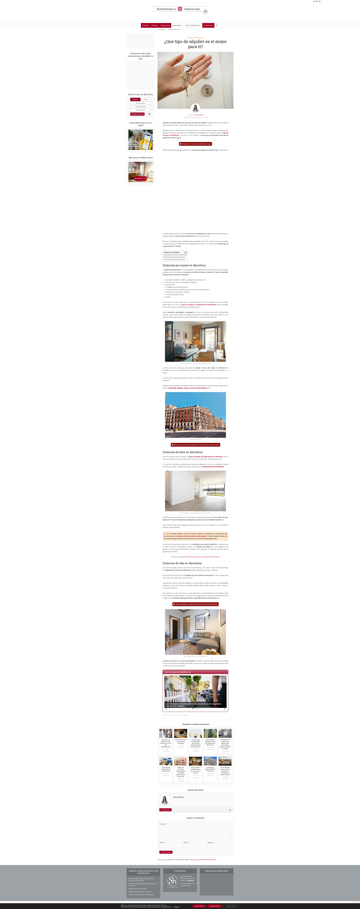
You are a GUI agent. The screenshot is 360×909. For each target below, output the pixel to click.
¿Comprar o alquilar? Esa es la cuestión (210, 769)
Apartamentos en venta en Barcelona (140, 892)
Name (162, 843)
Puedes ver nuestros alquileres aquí (196, 144)
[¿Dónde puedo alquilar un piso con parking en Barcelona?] (210, 733)
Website (210, 843)
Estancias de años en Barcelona (174, 257)
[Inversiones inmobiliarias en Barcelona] (165, 761)
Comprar (154, 25)
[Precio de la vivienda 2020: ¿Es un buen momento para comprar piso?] (195, 733)
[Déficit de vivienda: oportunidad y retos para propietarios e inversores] (180, 761)
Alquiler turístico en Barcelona (138, 889)
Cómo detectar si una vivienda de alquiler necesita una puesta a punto (225, 771)
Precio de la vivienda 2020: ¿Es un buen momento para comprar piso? (195, 743)
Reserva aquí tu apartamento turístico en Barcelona (197, 604)
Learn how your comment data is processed (200, 860)
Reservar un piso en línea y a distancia (180, 741)
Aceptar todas (199, 906)
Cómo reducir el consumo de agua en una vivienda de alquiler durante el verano (225, 744)
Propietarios (165, 25)
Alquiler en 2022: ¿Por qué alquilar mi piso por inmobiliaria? (165, 743)
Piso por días (140, 110)
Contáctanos (208, 25)
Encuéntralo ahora (137, 114)
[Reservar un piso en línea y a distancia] (180, 733)
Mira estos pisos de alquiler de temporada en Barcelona (196, 445)
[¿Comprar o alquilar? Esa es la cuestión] (210, 761)
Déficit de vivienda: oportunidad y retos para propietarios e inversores (180, 772)
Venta (146, 99)
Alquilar (145, 25)
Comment (162, 824)
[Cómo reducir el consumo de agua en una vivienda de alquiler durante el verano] (225, 733)
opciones (176, 907)
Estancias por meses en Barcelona (175, 255)
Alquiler (135, 99)
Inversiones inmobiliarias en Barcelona (166, 769)
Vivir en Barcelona (192, 25)
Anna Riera (199, 115)
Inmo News (177, 25)
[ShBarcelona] (180, 9)
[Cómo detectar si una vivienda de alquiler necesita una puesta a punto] (225, 761)
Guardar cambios (231, 906)
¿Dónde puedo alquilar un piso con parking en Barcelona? (210, 742)
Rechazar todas (214, 906)
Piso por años (140, 103)
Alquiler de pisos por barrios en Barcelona (141, 895)
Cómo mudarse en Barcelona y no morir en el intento (195, 770)
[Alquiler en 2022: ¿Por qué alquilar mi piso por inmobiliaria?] (165, 733)
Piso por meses (141, 107)
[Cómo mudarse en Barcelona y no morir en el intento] (195, 761)
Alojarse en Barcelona (195, 38)
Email (185, 843)
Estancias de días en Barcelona (174, 259)
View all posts (165, 810)
